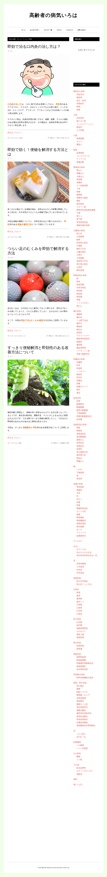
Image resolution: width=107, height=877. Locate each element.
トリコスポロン (83, 303)
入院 (75, 115)
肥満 (78, 106)
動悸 (78, 239)
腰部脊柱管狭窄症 (84, 713)
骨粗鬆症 (80, 701)
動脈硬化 (80, 404)
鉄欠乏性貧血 (82, 581)
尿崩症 (79, 449)
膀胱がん (80, 440)
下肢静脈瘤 (81, 413)
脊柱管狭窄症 (82, 707)
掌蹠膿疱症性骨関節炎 (85, 725)
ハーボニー (81, 371)
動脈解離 (80, 407)
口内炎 (21, 138)
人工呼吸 (80, 130)
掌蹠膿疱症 (81, 520)
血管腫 (79, 419)
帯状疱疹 (80, 487)
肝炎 (78, 365)
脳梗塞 (79, 314)
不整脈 (79, 245)
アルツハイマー (83, 335)
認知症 (79, 332)
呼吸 (78, 300)
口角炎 (79, 614)
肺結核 (79, 293)
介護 (75, 135)
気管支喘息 (81, 287)
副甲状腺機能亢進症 (84, 677)
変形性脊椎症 (82, 716)
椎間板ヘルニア (83, 695)
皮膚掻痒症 (81, 536)
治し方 (67, 138)
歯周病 (79, 598)
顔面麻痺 (77, 742)
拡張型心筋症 (82, 242)
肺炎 (78, 281)
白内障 (79, 622)
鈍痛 (78, 109)
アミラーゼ (81, 159)
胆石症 (79, 377)
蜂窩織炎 (80, 517)
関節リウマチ (82, 692)
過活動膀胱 (81, 437)
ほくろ (79, 529)
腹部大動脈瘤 (82, 410)
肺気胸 (79, 296)
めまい (76, 546)
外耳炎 (79, 570)
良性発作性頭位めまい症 (86, 555)
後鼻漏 (79, 649)
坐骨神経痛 (81, 698)
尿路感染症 (81, 434)
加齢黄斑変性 (82, 628)
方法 (64, 237)
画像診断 (80, 162)
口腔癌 (79, 608)
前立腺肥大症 (82, 452)
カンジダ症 (81, 511)
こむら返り (81, 734)
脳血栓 (79, 326)
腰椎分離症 (81, 710)
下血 (78, 188)
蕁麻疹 (79, 490)
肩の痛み (80, 686)
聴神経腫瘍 (81, 660)
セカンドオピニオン (84, 771)
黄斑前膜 (80, 637)
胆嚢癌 (79, 182)
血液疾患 (77, 578)
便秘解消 (63, 443)
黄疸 (78, 392)
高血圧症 (80, 94)
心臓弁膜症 (81, 252)
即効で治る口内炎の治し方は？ (34, 46)
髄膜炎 (79, 341)
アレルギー (78, 541)
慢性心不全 (81, 249)
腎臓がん (80, 461)
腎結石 (79, 458)
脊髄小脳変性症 (83, 354)
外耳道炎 (80, 573)
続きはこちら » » (14, 132)
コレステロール (83, 156)
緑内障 (79, 625)
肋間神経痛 (81, 657)
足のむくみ (22, 336)
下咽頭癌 (80, 472)
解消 (67, 237)
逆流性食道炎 (82, 222)
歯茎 (78, 595)
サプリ (79, 141)
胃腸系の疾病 (79, 167)
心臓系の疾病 (79, 230)
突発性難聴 (81, 563)
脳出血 (79, 317)
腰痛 (78, 689)
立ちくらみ (81, 549)
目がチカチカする (84, 552)
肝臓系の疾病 (79, 359)
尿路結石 (80, 446)
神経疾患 (77, 654)
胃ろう (79, 216)
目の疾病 (77, 619)
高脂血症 (80, 103)
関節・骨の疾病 (80, 683)
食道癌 (79, 478)
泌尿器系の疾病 (80, 424)
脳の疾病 (77, 311)
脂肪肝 (79, 374)
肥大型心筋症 (82, 264)
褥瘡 (78, 514)
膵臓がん (80, 173)
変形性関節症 (82, 719)
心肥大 (79, 255)
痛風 (78, 427)
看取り (79, 144)
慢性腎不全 (81, 455)
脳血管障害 (81, 348)
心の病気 (77, 753)
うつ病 (79, 759)
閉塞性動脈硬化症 (84, 416)
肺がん (79, 306)
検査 (75, 150)
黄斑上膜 (80, 634)
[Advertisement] (89, 65)
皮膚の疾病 (78, 484)
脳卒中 (79, 323)
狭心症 (79, 233)
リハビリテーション (84, 124)
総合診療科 (81, 768)
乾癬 (78, 505)
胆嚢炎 (79, 380)
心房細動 (80, 258)
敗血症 (79, 127)
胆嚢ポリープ (82, 386)
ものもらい (81, 631)
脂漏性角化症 (82, 508)
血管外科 (77, 398)
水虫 (78, 493)
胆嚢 (78, 383)
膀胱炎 (79, 430)
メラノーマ (81, 532)
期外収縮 (80, 270)
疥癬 (78, 502)
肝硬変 (79, 368)
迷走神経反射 (82, 669)
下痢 (78, 213)
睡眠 (78, 756)
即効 (58, 138)
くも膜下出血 (82, 320)
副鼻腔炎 (80, 645)
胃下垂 (79, 219)
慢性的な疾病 (79, 91)
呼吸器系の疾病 (80, 275)
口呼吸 (79, 604)
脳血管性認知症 (83, 338)
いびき (79, 469)
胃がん (79, 170)
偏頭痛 (79, 344)
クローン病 (81, 207)
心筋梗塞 (80, 236)
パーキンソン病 (83, 351)
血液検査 (80, 153)
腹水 (78, 389)
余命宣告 (80, 118)
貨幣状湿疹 (81, 523)
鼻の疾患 (77, 642)
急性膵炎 (80, 204)
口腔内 (76, 589)
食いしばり (78, 784)
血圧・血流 (81, 100)
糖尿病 (79, 97)
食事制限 (80, 138)
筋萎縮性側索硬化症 (84, 663)
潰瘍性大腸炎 (82, 197)
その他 (76, 765)
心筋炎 (79, 267)
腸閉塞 (79, 194)
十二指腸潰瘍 (82, 185)
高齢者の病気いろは (53, 15)
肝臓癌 (79, 362)
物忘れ (79, 329)
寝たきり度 (81, 121)
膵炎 (78, 201)
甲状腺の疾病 (79, 674)
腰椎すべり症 (82, 704)
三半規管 (80, 567)
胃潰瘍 (79, 179)
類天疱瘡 (80, 526)
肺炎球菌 (80, 284)
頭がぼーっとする (84, 584)
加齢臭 (79, 774)
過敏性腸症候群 (83, 225)
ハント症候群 (82, 748)
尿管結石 (80, 443)
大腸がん (80, 176)
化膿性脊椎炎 (82, 722)
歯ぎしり (80, 601)
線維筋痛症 (81, 666)
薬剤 (75, 779)
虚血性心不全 (82, 261)
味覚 (78, 592)
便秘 (20, 237)
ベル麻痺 (80, 745)
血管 (78, 401)
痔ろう (79, 499)
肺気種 (79, 290)
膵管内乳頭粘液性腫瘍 (85, 210)
